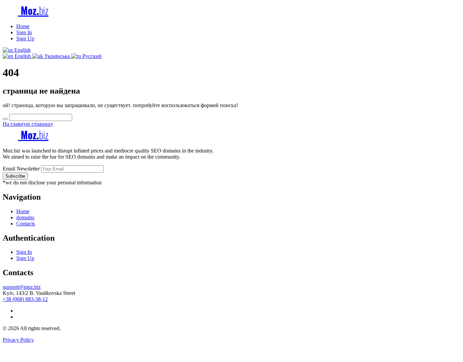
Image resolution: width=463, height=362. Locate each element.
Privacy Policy (18, 340)
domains (25, 217)
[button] (17, 50)
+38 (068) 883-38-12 (25, 299)
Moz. (33, 10)
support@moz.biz (22, 287)
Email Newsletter (21, 169)
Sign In (24, 32)
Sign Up (25, 38)
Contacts (25, 223)
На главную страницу (28, 124)
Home (22, 26)
